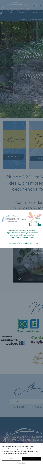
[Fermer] (40, 446)
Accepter (32, 459)
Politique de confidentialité (17, 453)
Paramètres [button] (21, 463)
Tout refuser (11, 459)
